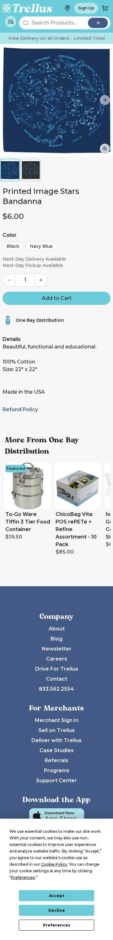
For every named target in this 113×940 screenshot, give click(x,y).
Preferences (56, 925)
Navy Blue (41, 246)
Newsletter (57, 649)
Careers (56, 659)
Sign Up (86, 8)
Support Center (56, 780)
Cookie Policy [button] (54, 864)
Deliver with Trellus (56, 740)
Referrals (56, 760)
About (57, 629)
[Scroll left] (8, 100)
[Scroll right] (105, 100)
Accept (56, 895)
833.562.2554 (56, 689)
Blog (56, 639)
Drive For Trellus (56, 669)
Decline (56, 910)
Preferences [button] (23, 877)
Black (13, 246)
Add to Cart (57, 298)
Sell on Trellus (56, 730)
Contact (56, 679)
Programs (56, 770)
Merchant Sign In (56, 720)
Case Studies (57, 750)
